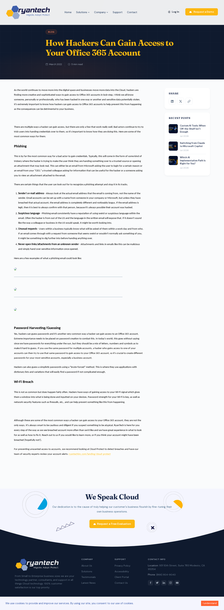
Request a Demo (203, 11)
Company (100, 12)
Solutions (82, 12)
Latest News (88, 582)
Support (117, 12)
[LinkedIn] (172, 101)
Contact (132, 12)
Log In (175, 11)
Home (68, 12)
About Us (86, 565)
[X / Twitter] (180, 101)
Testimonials (88, 577)
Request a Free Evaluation (114, 524)
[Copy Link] (189, 101)
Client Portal (122, 577)
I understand (210, 603)
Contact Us (121, 582)
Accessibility (122, 571)
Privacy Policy (122, 565)
